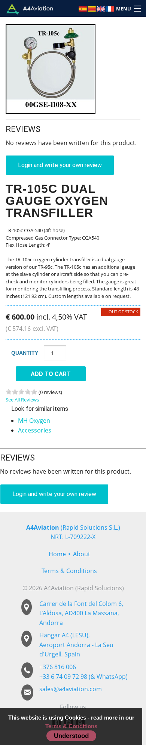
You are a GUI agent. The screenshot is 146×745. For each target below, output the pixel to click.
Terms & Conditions (69, 571)
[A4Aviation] (29, 8)
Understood (71, 735)
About (81, 554)
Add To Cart (51, 374)
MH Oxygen (34, 420)
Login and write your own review (60, 165)
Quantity (24, 353)
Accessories (34, 430)
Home (57, 554)
